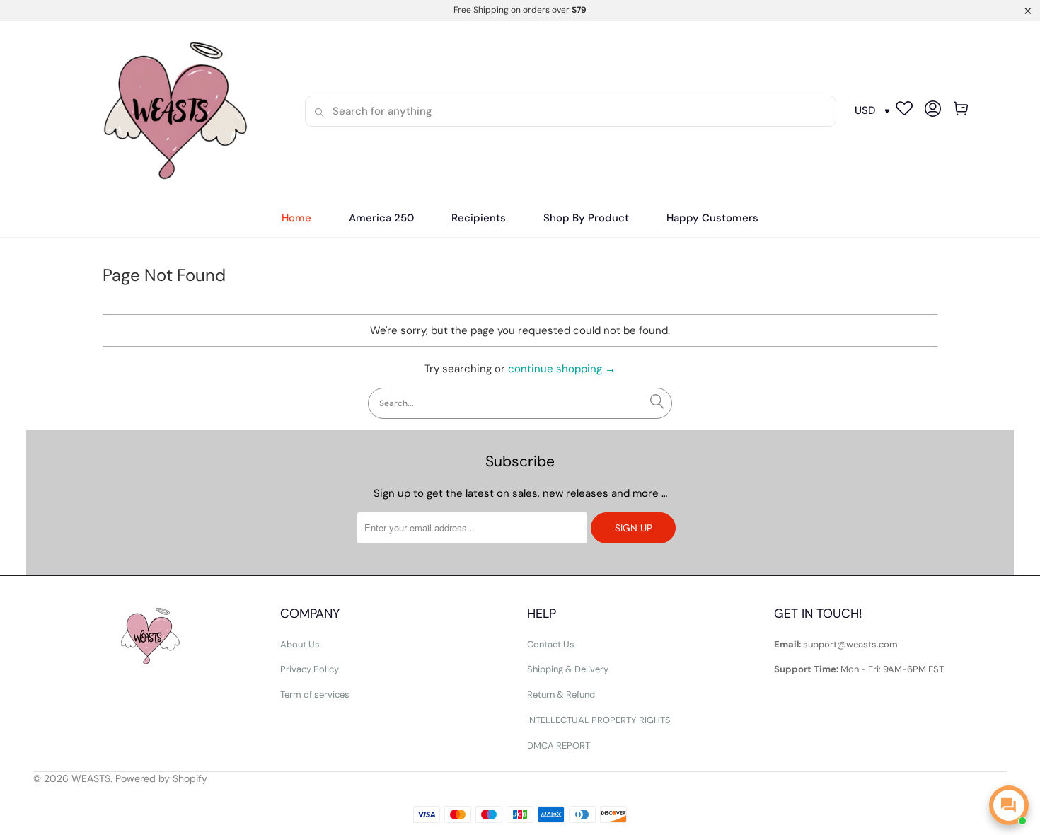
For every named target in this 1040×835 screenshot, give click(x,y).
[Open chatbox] (1009, 805)
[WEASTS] (171, 111)
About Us (300, 644)
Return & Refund (561, 695)
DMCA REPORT (558, 745)
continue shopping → (562, 369)
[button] (478, 218)
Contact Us (550, 644)
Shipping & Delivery (567, 669)
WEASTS (90, 778)
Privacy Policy (309, 669)
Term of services (314, 695)
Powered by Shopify (161, 778)
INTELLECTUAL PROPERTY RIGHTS (599, 720)
